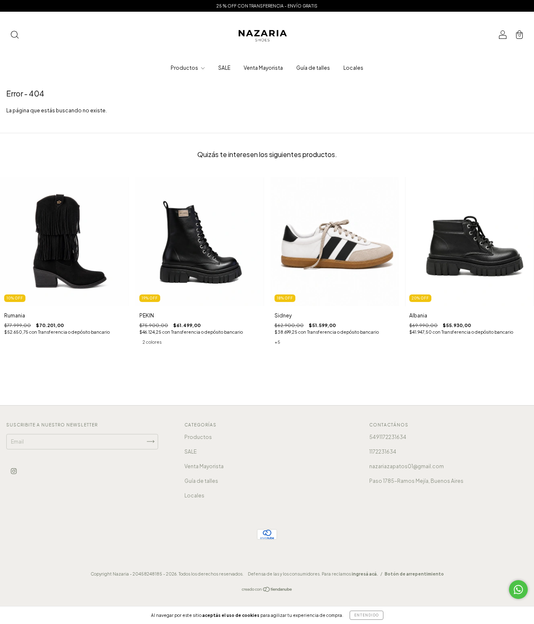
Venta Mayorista (263, 68)
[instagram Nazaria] (13, 471)
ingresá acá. (365, 573)
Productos (185, 68)
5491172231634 (387, 437)
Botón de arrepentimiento (414, 573)
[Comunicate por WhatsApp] (518, 589)
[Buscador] (14, 36)
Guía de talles (313, 68)
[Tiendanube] (267, 590)
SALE (224, 68)
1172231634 (382, 452)
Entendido (366, 615)
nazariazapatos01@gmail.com (406, 466)
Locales (353, 68)
